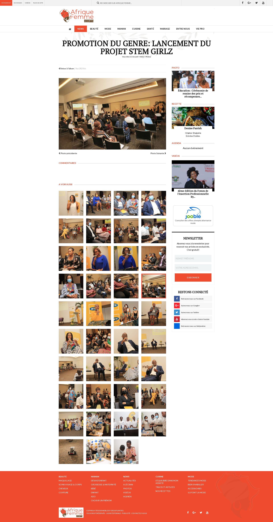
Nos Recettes (163, 491)
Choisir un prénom (101, 500)
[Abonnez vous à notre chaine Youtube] (263, 3)
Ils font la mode (197, 492)
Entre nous (183, 29)
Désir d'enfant (99, 480)
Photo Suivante (157, 153)
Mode (108, 29)
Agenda (127, 496)
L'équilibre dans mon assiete (167, 481)
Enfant (95, 492)
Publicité (126, 513)
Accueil (135, 57)
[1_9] (71, 258)
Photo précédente (68, 153)
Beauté (94, 29)
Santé (150, 29)
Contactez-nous (139, 513)
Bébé (93, 488)
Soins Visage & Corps (70, 484)
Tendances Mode (197, 480)
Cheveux (63, 488)
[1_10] (98, 258)
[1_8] (153, 230)
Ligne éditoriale (113, 513)
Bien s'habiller (196, 484)
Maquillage (65, 480)
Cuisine (136, 29)
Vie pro (200, 29)
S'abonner (193, 277)
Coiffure (63, 492)
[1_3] (126, 203)
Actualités (129, 480)
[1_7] (126, 230)
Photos (127, 488)
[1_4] (153, 203)
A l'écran (128, 484)
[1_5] (71, 230)
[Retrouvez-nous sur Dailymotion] (270, 3)
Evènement (6, 3)
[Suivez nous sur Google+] (249, 3)
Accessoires (194, 488)
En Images (18, 3)
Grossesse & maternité (103, 484)
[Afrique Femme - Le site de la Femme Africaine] (76, 16)
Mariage (165, 29)
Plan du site (38, 3)
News (80, 29)
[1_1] (71, 203)
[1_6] (98, 230)
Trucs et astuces (165, 487)
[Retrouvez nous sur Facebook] (243, 3)
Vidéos (27, 3)
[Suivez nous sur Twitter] (256, 3)
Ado (93, 496)
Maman (121, 29)
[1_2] (98, 203)
